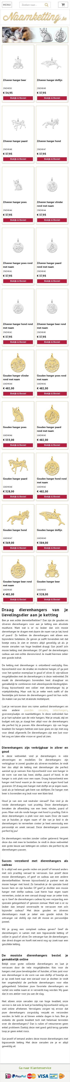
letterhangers (60, 710)
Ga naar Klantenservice (35, 1068)
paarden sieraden (36, 710)
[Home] (35, 22)
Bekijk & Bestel (18, 98)
